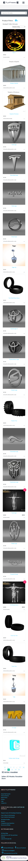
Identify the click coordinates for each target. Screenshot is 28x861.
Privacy (3, 799)
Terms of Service (5, 795)
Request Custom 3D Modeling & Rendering (11, 813)
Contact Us (3, 803)
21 (12, 769)
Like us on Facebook (21, 847)
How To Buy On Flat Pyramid (8, 815)
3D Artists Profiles (5, 819)
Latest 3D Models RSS (6, 838)
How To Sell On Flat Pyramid (7, 817)
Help (2, 801)
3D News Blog (4, 833)
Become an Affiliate (5, 825)
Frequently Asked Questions (7, 823)
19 (5, 769)
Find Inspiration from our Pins (10, 853)
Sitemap (3, 837)
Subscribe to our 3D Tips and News (9, 835)
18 (23, 767)
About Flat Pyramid (5, 793)
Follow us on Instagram (9, 850)
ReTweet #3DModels (8, 847)
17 (20, 767)
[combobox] (14, 13)
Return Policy (4, 797)
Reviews (3, 821)
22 (15, 769)
